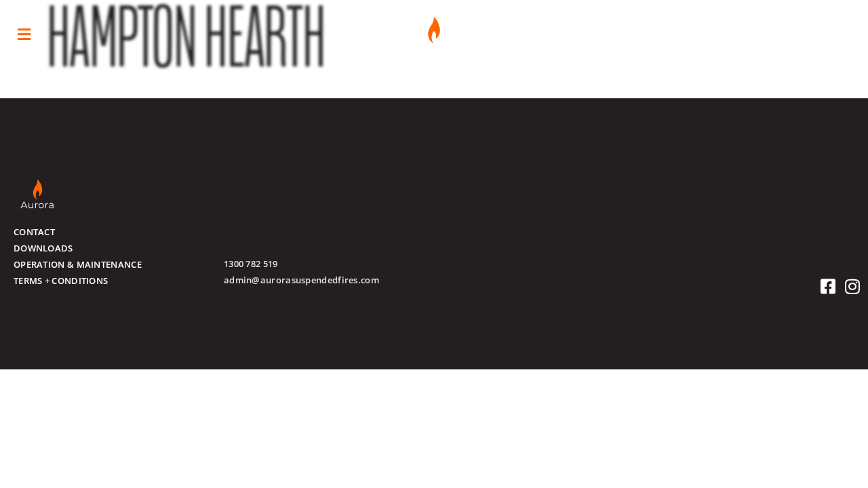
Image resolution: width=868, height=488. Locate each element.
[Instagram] (852, 286)
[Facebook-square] (828, 286)
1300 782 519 (251, 264)
